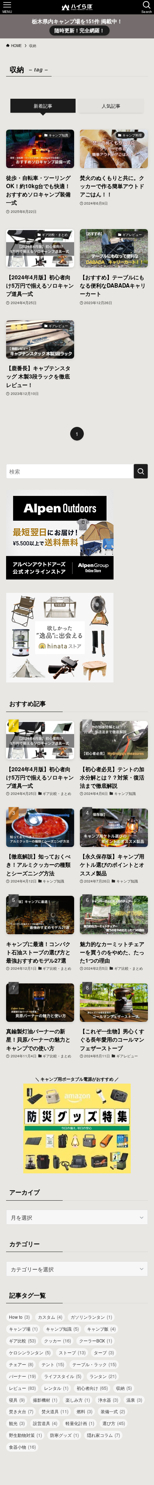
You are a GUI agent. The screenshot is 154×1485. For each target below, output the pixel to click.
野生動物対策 (25, 1435)
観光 (17, 1423)
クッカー (57, 1340)
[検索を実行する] (141, 471)
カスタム (50, 1316)
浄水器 (108, 1399)
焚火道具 (55, 1411)
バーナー (22, 1376)
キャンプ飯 (101, 1328)
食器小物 (22, 1446)
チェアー (21, 1364)
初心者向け (92, 1387)
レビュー (22, 1387)
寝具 (17, 1399)
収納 (124, 1387)
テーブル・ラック (94, 1364)
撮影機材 (45, 1399)
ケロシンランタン (29, 1352)
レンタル (56, 1387)
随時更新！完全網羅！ (79, 30)
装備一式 (113, 1411)
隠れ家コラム (103, 1435)
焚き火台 (21, 1411)
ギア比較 (22, 1340)
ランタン (103, 1376)
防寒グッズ (64, 1435)
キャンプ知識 (62, 1328)
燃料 (84, 1411)
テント (53, 1364)
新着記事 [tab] (43, 105)
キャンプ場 (23, 1328)
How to (19, 1316)
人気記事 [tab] (111, 105)
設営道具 (45, 1423)
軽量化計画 (80, 1423)
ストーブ (72, 1352)
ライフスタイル (62, 1376)
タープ (104, 1352)
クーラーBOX (95, 1340)
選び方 (113, 1423)
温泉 (134, 1399)
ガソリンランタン (91, 1316)
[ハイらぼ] (77, 7)
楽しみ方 (78, 1399)
